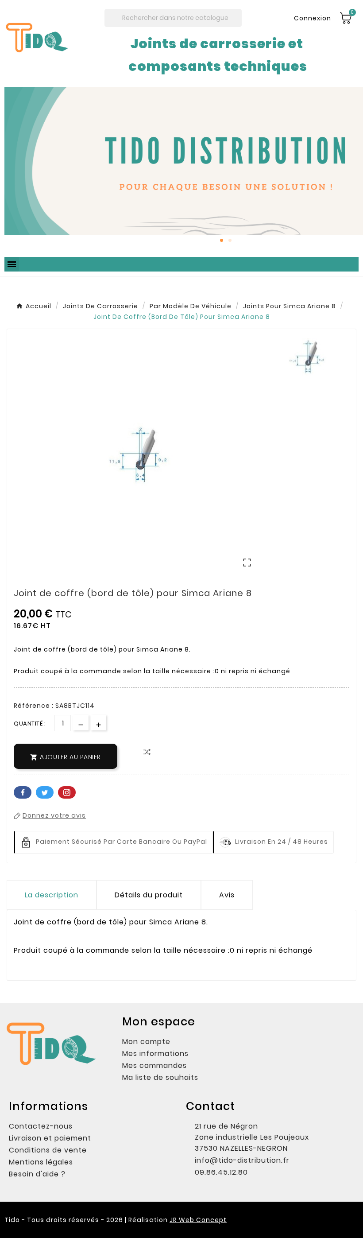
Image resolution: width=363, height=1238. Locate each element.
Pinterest (67, 792)
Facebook (22, 792)
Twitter (45, 792)
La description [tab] (51, 895)
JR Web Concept (198, 1219)
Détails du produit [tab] (149, 895)
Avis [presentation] (227, 895)
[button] (13, 168)
